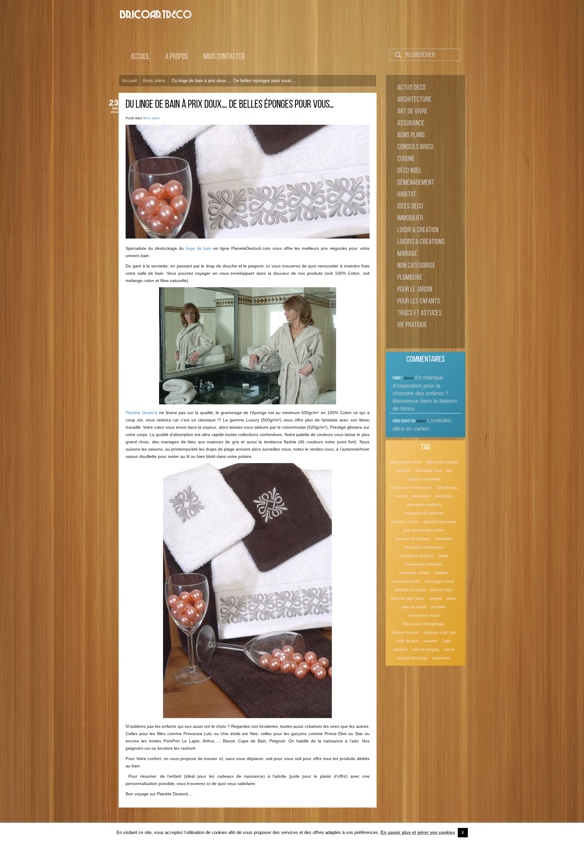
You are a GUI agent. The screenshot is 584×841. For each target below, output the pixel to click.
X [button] (462, 832)
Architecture (414, 99)
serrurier (430, 641)
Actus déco (411, 88)
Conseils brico (415, 147)
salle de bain (407, 641)
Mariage (407, 254)
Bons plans (151, 118)
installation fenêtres (417, 555)
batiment (403, 470)
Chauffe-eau (447, 487)
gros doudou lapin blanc (424, 530)
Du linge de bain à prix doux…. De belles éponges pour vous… (230, 104)
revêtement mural (423, 615)
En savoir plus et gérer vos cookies (418, 832)
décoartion (421, 496)
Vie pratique (412, 325)
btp (449, 470)
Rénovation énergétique (423, 624)
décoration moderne (423, 504)
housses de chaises (412, 538)
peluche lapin (441, 590)
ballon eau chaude (442, 462)
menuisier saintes (414, 573)
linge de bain (199, 248)
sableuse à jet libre (439, 632)
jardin (443, 555)
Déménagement (415, 183)
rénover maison (405, 632)
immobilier (444, 538)
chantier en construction (411, 487)
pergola (435, 598)
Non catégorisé (416, 266)
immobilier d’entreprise (423, 547)
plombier (438, 607)
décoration (444, 496)
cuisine (401, 496)
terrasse (400, 649)
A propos (176, 57)
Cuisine (406, 159)
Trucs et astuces (419, 313)
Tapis (446, 641)
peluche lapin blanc (408, 598)
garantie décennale (439, 521)
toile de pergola (425, 649)
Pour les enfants (418, 301)
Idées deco (410, 206)
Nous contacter (224, 57)
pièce (451, 598)
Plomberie (409, 277)
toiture (448, 649)
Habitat (406, 194)
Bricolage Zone (428, 470)
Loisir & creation (418, 230)
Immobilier (410, 218)
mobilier (441, 573)
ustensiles (441, 658)
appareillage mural (406, 462)
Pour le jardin (414, 289)
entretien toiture (405, 521)
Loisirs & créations (421, 242)
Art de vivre (412, 111)
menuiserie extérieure (424, 564)
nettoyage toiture (439, 581)
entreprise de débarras (423, 513)
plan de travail (414, 607)
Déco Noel (409, 171)
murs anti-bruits (406, 581)
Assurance (410, 123)
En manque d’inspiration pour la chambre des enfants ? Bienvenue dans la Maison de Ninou (425, 393)
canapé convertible (423, 479)
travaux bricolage (413, 658)
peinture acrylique (410, 590)
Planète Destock (142, 412)
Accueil (140, 57)
